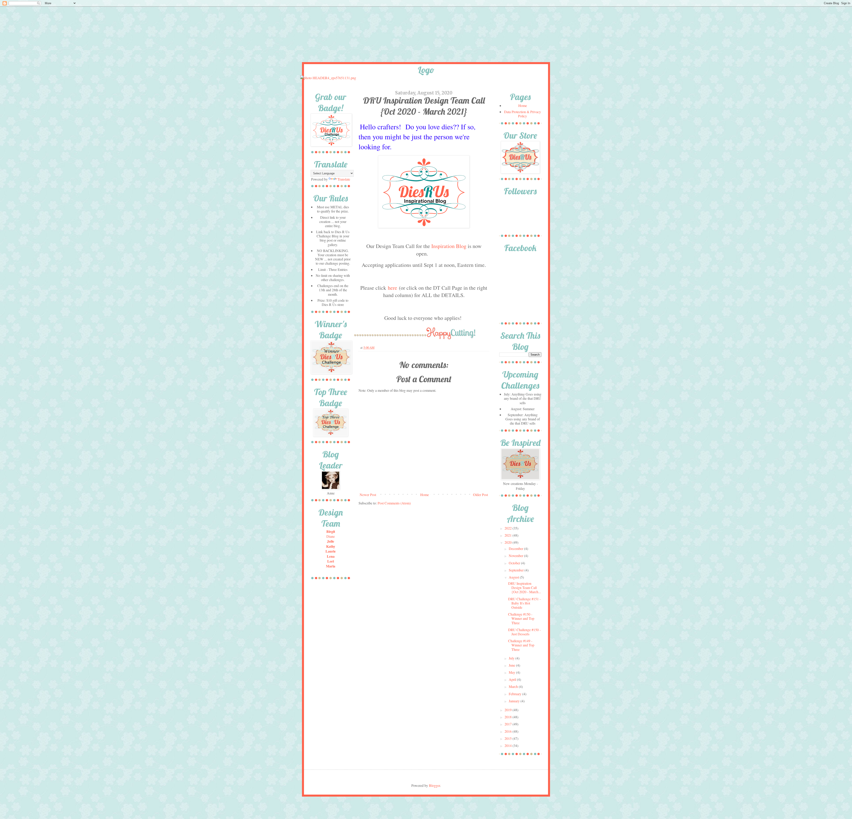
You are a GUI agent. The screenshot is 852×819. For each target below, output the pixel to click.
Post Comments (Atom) (394, 503)
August (514, 577)
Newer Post (368, 494)
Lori (330, 561)
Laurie (330, 551)
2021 (509, 535)
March (514, 686)
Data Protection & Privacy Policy (522, 113)
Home (424, 494)
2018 (509, 717)
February (515, 693)
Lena (331, 556)
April (513, 679)
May (512, 672)
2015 (509, 738)
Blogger (434, 785)
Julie (330, 541)
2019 (509, 709)
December (516, 548)
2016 (509, 731)
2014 (509, 745)
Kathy (330, 546)
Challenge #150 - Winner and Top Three (521, 618)
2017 (509, 724)
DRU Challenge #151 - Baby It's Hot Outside (524, 603)
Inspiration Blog (448, 246)
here (392, 287)
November (516, 555)
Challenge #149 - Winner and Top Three (521, 645)
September (517, 570)
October (515, 563)
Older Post (480, 494)
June (512, 665)
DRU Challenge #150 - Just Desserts (524, 631)
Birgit (330, 531)
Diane (330, 536)
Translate (343, 179)
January (515, 701)
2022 (509, 528)
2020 (509, 542)
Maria (330, 566)
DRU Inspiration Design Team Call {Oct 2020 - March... (524, 587)
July (512, 658)
